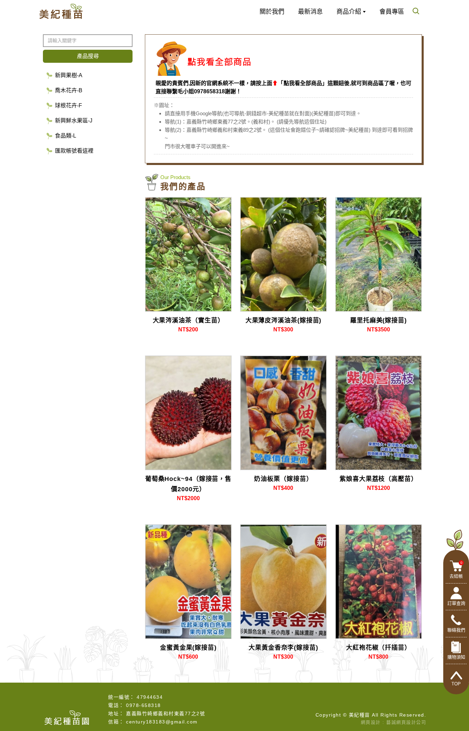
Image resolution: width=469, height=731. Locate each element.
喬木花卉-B (68, 90)
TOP (456, 684)
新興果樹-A (68, 75)
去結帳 (456, 570)
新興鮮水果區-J (73, 120)
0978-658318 (143, 705)
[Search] (415, 12)
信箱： (116, 721)
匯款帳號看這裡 (74, 151)
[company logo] (67, 717)
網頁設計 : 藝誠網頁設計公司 (393, 722)
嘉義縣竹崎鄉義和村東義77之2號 (165, 713)
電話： (116, 705)
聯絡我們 (456, 630)
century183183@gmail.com (162, 721)
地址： (116, 713)
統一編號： (121, 697)
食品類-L (65, 136)
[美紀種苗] (61, 11)
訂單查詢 (456, 603)
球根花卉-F (68, 105)
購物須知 (456, 657)
